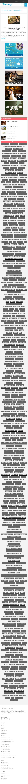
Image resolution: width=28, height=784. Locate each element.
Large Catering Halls (21, 505)
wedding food (18, 366)
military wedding (20, 583)
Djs (8, 465)
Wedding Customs (5, 657)
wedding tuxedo (19, 392)
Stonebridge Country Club (9, 616)
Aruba (13, 416)
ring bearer (5, 602)
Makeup (17, 572)
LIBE (10, 241)
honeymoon (22, 229)
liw (25, 241)
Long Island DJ (21, 519)
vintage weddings (5, 642)
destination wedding (22, 194)
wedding (13, 339)
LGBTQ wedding (13, 508)
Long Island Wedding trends (14, 558)
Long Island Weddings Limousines (14, 567)
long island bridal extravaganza (9, 515)
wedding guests (10, 370)
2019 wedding (8, 148)
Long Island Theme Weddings (20, 534)
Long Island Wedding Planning (14, 553)
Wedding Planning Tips (18, 683)
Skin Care (9, 609)
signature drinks (21, 318)
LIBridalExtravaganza (7, 510)
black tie (6, 163)
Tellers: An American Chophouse (13, 126)
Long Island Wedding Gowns (14, 541)
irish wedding (12, 503)
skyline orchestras (17, 609)
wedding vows (23, 695)
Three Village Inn (18, 628)
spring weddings (19, 323)
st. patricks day (5, 325)
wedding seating (23, 387)
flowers (13, 486)
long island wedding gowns (14, 270)
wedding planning (5, 387)
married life (4, 580)
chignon (14, 184)
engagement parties (9, 469)
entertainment (21, 206)
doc (5, 198)
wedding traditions (19, 690)
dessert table (8, 460)
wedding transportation (9, 692)
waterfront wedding (16, 642)
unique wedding (21, 635)
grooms (5, 225)
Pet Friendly (6, 595)
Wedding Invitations (5, 751)
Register (3, 727)
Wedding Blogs (4, 765)
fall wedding (21, 210)
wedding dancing (9, 354)
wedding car (9, 652)
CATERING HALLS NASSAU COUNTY (8, 757)
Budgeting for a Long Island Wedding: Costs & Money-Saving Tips (14, 443)
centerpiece (15, 182)
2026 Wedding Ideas (5, 411)
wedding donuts (19, 358)
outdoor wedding (19, 590)
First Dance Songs (17, 481)
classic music (21, 184)
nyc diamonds (8, 296)
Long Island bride (22, 515)
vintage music (7, 339)
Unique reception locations (9, 635)
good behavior (21, 218)
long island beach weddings (14, 251)
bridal (13, 432)
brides (24, 177)
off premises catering (18, 296)
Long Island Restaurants (7, 534)
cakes (3, 182)
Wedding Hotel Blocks (19, 373)
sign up (23, 1)
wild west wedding (7, 401)
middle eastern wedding (9, 583)
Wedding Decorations (18, 659)
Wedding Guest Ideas (10, 671)
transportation (8, 330)
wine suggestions (21, 401)
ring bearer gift (13, 313)
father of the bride (18, 213)
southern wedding (9, 614)
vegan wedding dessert (19, 335)
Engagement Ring (9, 472)
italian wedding (21, 503)
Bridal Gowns (5, 437)
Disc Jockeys (23, 462)
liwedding (7, 244)
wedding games (23, 666)
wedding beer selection (9, 344)
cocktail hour (9, 186)
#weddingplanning (20, 146)
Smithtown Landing (8, 611)
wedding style (21, 688)
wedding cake (14, 347)
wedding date (23, 657)
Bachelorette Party (20, 421)
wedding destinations (10, 356)
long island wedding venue (14, 560)
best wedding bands (22, 160)
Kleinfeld (4, 239)
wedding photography (9, 385)
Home (2, 723)
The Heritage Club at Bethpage (9, 623)
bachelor (5, 153)
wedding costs (19, 654)
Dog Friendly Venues (15, 465)
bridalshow (8, 440)
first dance (9, 481)
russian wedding (13, 602)
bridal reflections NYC (10, 172)
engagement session (19, 203)
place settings (13, 597)
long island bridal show (21, 253)
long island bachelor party (9, 246)
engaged (15, 201)
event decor (6, 208)
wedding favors (13, 143)
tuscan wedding (16, 630)
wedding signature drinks (10, 688)
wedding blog (19, 647)
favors (16, 215)
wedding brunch (5, 650)
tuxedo (15, 332)
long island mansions (7, 524)
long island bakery (21, 246)
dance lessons (11, 191)
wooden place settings (9, 409)
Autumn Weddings (10, 418)
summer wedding (20, 616)
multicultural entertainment (8, 289)
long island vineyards (21, 263)
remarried (16, 311)
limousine (20, 241)
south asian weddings (19, 611)
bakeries (13, 155)
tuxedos (5, 633)
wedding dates (8, 659)
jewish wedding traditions (20, 237)
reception (22, 308)
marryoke (11, 580)
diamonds (20, 196)
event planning (14, 208)
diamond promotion (12, 196)
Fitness (24, 484)
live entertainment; (18, 510)
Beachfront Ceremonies (11, 430)
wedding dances (18, 351)
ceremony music (7, 184)
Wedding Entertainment (9, 664)
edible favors (21, 198)
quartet (11, 308)
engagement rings (19, 472)
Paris (7, 301)
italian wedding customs (7, 237)
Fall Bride (24, 476)
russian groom (7, 315)
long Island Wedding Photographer (14, 548)
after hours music (6, 151)
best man (20, 430)
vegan (3, 638)
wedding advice (21, 339)
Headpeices (20, 491)
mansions (4, 282)
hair (14, 491)
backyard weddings (6, 423)
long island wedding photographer (14, 272)
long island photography (14, 527)
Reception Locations (9, 599)
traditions (20, 327)
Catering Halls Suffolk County (9, 448)
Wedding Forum (4, 762)
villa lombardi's (17, 638)
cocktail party (6, 189)
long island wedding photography (14, 275)
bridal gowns (22, 165)
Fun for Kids (19, 486)
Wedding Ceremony (10, 654)
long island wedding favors (14, 268)
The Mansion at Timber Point (10, 626)
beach (22, 425)
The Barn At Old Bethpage (12, 121)
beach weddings (22, 158)
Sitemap (3, 735)
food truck (5, 218)
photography (16, 306)
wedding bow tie (20, 344)
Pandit (17, 592)
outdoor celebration (8, 299)
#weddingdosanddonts (9, 146)
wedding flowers (5, 666)
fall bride (15, 210)
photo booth (14, 595)
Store (2, 728)
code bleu (13, 189)
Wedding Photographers (8, 678)
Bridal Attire (6, 435)
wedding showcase (10, 389)
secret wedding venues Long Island (18, 607)
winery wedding (20, 404)
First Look (18, 484)
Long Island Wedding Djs (21, 539)
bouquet (22, 163)
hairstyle (21, 227)
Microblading (23, 580)
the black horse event (10, 327)
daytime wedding (16, 457)
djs (25, 196)
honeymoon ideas (7, 232)
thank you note (23, 325)
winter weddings (14, 700)
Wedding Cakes (23, 650)
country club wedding (9, 453)
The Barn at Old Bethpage (14, 621)
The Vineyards (21, 626)
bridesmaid (5, 179)
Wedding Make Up (9, 676)
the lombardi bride (21, 623)
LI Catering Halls (22, 508)
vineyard (8, 337)
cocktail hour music (18, 186)
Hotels (22, 232)
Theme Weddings (9, 628)
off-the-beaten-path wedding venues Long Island (14, 587)
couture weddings (9, 455)
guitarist (7, 227)
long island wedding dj (19, 265)
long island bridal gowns (8, 253)
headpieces (15, 229)
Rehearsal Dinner (19, 599)
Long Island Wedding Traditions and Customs (14, 555)
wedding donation (9, 358)
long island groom (20, 260)
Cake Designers (10, 445)
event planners (23, 474)
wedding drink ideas (18, 361)
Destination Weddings (6, 462)
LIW (24, 510)
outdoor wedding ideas (8, 592)
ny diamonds (21, 294)
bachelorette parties (8, 421)
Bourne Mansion (6, 432)
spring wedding (23, 320)
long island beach (7, 249)
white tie (14, 399)
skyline (3, 320)
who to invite (21, 399)
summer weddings (5, 618)
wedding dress (9, 361)
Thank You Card (23, 618)
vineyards (24, 337)
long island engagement (9, 522)
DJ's (4, 465)
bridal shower (14, 175)
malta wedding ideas (9, 578)
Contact (3, 773)
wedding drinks (8, 363)
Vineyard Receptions (9, 640)
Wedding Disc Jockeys (6, 743)
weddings (7, 397)
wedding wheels (6, 394)
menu (6, 284)
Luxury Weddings (22, 570)
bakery (18, 155)
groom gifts (21, 488)
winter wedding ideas (18, 406)
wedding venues (14, 695)
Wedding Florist (5, 744)
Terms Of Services (5, 775)
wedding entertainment (18, 363)
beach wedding (14, 158)
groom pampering (12, 222)
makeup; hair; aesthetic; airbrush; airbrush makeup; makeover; (14, 575)
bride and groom (10, 177)
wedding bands (14, 342)
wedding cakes (23, 347)
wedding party (18, 382)
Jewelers (4, 505)
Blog (2, 725)
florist (22, 215)
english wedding (5, 474)
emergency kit (7, 467)
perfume (22, 592)
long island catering (8, 256)
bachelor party (22, 153)
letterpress (5, 508)
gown (5, 220)
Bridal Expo (14, 435)
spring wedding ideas (9, 323)
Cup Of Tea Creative (11, 131)
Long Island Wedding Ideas (14, 543)
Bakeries (14, 423)
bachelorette (6, 155)
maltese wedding (13, 280)
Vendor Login (4, 778)
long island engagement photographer (14, 258)
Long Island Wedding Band (7, 539)
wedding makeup (5, 380)
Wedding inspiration (9, 673)
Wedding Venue (5, 695)
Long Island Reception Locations (14, 531)
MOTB (14, 287)
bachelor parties (12, 153)
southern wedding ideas (12, 320)
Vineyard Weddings (19, 640)
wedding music (23, 380)
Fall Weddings (15, 479)
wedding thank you (9, 392)
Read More (3, 38)
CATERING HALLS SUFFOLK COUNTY (8, 755)
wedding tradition (9, 690)
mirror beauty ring (6, 287)
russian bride (22, 313)
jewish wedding (11, 505)
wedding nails (10, 382)
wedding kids (14, 378)
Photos (3, 731)
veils (3, 337)
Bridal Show (23, 437)
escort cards (14, 474)
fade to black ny (7, 210)
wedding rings (23, 685)
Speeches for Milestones (12, 136)
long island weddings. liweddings (9, 570)
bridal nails (21, 167)
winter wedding (8, 406)
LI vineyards (4, 241)
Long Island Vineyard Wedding (14, 536)
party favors (19, 301)
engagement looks (8, 203)
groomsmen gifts (13, 225)
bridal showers (23, 175)
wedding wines (22, 394)
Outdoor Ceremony (9, 590)
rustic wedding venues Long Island (11, 604)
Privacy (3, 776)
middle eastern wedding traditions (16, 284)
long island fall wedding (9, 260)
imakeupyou (6, 500)
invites (16, 234)
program (5, 308)
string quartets (14, 325)
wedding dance (9, 351)
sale (14, 315)
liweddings (13, 244)
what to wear (7, 399)
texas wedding (14, 618)
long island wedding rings (8, 277)
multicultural (14, 585)
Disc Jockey (15, 462)
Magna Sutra (11, 572)
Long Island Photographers (19, 524)
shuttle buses (13, 318)
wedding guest (23, 669)
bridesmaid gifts (13, 179)
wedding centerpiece (9, 349)
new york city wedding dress (14, 292)
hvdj (17, 498)
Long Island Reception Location (14, 529)
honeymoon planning (9, 498)
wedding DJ (19, 356)
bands (24, 155)
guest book (21, 225)
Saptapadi (22, 604)
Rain (17, 308)
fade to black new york (14, 476)
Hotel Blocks (16, 232)
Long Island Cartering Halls (19, 517)
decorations (4, 194)
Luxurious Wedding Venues (7, 768)
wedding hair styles (8, 373)
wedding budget (5, 347)
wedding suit (19, 389)
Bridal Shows (4, 730)
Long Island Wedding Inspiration (14, 546)
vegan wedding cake (8, 335)
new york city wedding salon (10, 294)
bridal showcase (5, 175)
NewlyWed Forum (5, 763)
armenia (14, 151)
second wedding (20, 315)
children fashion (8, 450)
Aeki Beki (13, 411)
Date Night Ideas (7, 457)
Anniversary (21, 413)
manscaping (21, 280)
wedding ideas (9, 375)
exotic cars (4, 476)
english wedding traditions (9, 206)
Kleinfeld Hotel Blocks (13, 239)
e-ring (23, 465)
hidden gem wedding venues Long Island (14, 493)
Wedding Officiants (5, 749)
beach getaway (10, 428)
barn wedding (5, 158)
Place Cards (5, 597)
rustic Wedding (22, 602)
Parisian (12, 301)
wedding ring (14, 387)
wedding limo (22, 378)
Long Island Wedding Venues (8, 563)
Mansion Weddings (19, 578)
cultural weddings (21, 189)
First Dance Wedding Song (8, 484)
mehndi (24, 282)
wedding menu (14, 380)
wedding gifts (5, 669)
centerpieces (23, 182)
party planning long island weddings (14, 304)
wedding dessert (18, 354)
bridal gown (14, 165)
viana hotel (9, 638)
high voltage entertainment (10, 496)
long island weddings (20, 277)
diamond (3, 196)
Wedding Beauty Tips (10, 647)
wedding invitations (18, 375)
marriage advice (17, 282)
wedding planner (19, 385)
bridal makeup (14, 167)
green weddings (20, 220)
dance (4, 191)
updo (20, 332)
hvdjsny (21, 498)
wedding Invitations (19, 673)
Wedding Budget (14, 650)
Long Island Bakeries (21, 512)
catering (9, 182)
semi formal (5, 318)
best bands (4, 160)
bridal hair (6, 167)
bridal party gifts (9, 170)
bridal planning (19, 170)
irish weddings (23, 234)
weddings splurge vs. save (17, 397)
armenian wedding (5, 416)
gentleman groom (7, 488)
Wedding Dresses (13, 661)
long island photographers (8, 263)
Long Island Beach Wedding (18, 249)
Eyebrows (22, 208)
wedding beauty (22, 342)
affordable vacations (17, 148)
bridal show (19, 172)
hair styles (14, 227)
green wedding (12, 220)
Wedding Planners (18, 681)
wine (14, 401)
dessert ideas (12, 194)
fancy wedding (9, 213)
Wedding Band (14, 645)
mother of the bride (21, 287)
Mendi (17, 580)
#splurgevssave (22, 143)
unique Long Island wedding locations (17, 633)
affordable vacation (22, 411)
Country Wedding (20, 453)
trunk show (9, 332)
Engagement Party (19, 469)
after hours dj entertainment (10, 413)
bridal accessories (21, 432)
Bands (25, 423)
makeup (5, 280)
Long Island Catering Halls (9, 519)
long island (20, 244)
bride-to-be (18, 177)
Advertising (4, 733)
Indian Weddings (14, 500)
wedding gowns (14, 669)
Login (16, 1)
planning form (22, 597)
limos (14, 241)
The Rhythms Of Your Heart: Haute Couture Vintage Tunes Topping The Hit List (14, 27)
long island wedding (8, 265)
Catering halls (18, 445)
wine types (7, 404)
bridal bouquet (6, 165)
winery (13, 404)
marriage (10, 282)
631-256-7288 (3, 779)
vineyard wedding (16, 337)
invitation (4, 234)
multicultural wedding (21, 289)
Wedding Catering (17, 652)
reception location (8, 311)
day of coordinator (21, 191)
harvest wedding (6, 229)
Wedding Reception (14, 685)
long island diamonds (19, 256)
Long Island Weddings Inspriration (14, 565)
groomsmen (8, 491)
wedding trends (20, 692)
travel (15, 330)
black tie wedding (14, 163)
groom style (21, 222)
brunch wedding (22, 179)
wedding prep (4, 685)
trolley (21, 330)
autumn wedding (22, 151)
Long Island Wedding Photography (14, 551)
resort (22, 311)
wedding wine (14, 394)
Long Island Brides (7, 517)
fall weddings (5, 143)
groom (5, 222)
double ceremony (12, 198)
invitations (10, 234)
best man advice (12, 160)
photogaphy (21, 595)
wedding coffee (19, 349)
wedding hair (18, 370)
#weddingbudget (20, 409)
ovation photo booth (19, 299)
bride (3, 177)
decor (23, 457)
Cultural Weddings (19, 455)
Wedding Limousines (5, 746)
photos (23, 306)
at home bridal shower (21, 416)
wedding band (5, 342)
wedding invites (6, 378)
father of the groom (8, 215)
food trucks (13, 218)
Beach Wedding (18, 428)
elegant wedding (7, 201)
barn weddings (16, 425)
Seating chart (5, 607)
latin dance (23, 239)
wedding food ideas (10, 368)
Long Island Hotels (20, 522)
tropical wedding (6, 630)
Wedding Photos (9, 681)
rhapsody (5, 313)
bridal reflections (14, 437)
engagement (21, 201)
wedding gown (19, 368)
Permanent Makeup (7, 306)
